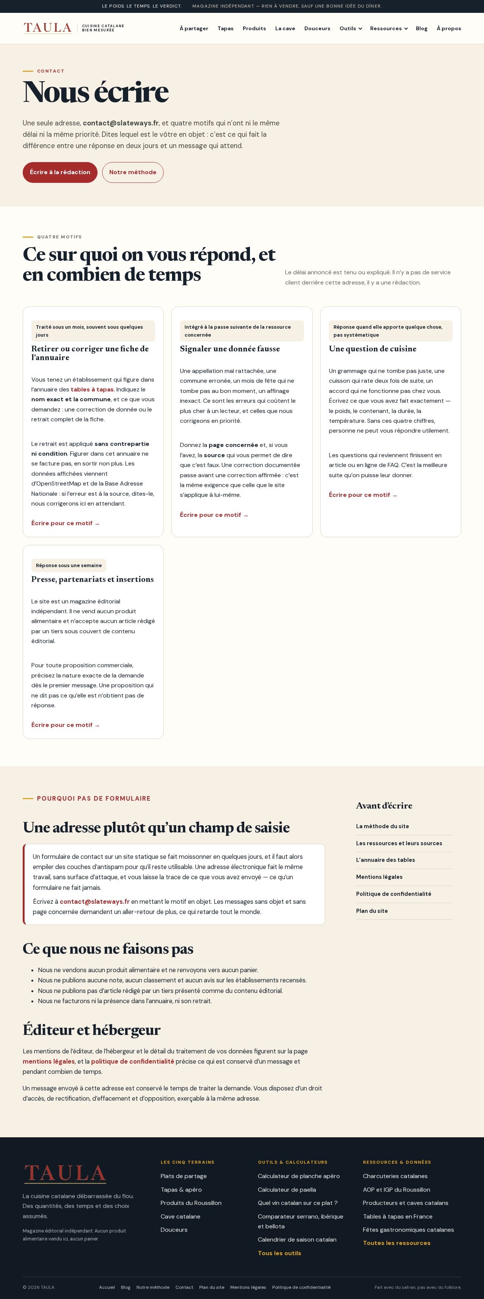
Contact (184, 1287)
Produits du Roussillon (191, 1203)
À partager (194, 28)
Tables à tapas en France (398, 1216)
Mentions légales (379, 877)
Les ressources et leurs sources (399, 843)
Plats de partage (184, 1176)
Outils (348, 28)
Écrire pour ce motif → (65, 523)
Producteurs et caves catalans (405, 1203)
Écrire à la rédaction (60, 172)
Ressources (386, 28)
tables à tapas (92, 389)
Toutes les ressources (397, 1243)
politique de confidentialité (132, 1061)
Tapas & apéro (181, 1190)
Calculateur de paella (287, 1190)
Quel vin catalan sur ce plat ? (298, 1203)
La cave (285, 28)
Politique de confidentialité (393, 894)
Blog (422, 28)
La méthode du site (382, 826)
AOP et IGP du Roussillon (396, 1190)
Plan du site (372, 911)
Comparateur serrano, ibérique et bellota (300, 1221)
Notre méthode (133, 172)
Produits (254, 28)
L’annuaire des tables (385, 860)
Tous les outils (279, 1253)
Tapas (225, 28)
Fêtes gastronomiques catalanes (408, 1230)
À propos (449, 28)
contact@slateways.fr (121, 123)
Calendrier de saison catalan (297, 1239)
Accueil (107, 1287)
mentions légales (49, 1061)
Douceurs (317, 28)
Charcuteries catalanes (395, 1176)
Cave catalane (180, 1216)
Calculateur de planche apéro (299, 1176)
